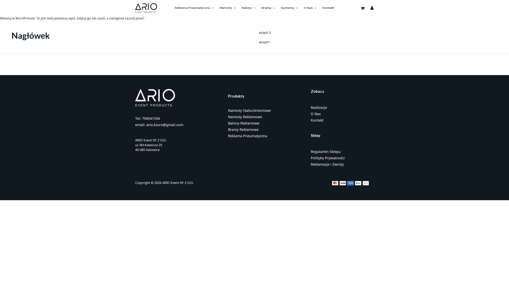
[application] (212, 8)
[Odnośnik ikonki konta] (372, 8)
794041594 (151, 118)
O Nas (316, 113)
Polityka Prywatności (328, 158)
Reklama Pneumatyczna (247, 135)
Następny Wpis (495, 64)
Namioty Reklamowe (245, 116)
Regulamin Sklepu (326, 151)
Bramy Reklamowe (243, 129)
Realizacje (319, 107)
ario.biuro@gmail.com (164, 124)
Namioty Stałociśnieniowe (249, 110)
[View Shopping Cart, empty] (362, 8)
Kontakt (317, 120)
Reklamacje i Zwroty (327, 164)
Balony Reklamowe (243, 123)
